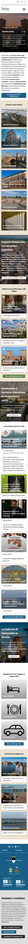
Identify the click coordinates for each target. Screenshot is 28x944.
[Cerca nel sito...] (26, 2)
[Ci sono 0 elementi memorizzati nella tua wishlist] (22, 2)
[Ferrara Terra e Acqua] (6, 9)
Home (4, 27)
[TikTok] (18, 846)
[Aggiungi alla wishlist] (22, 31)
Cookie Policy (5, 922)
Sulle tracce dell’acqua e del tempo (14, 290)
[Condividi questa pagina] (24, 32)
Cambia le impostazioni (13, 936)
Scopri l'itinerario (14, 415)
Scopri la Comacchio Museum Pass (14, 277)
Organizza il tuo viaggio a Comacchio (14, 675)
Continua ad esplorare (14, 754)
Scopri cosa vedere (14, 105)
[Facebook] (9, 846)
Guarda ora (14, 656)
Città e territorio (8, 27)
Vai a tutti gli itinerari (14, 376)
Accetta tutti (9, 932)
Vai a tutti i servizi (14, 744)
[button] (18, 2)
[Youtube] (15, 846)
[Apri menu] (24, 9)
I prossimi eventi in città (14, 426)
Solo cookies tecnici (12, 927)
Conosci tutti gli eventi (14, 617)
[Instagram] (12, 846)
